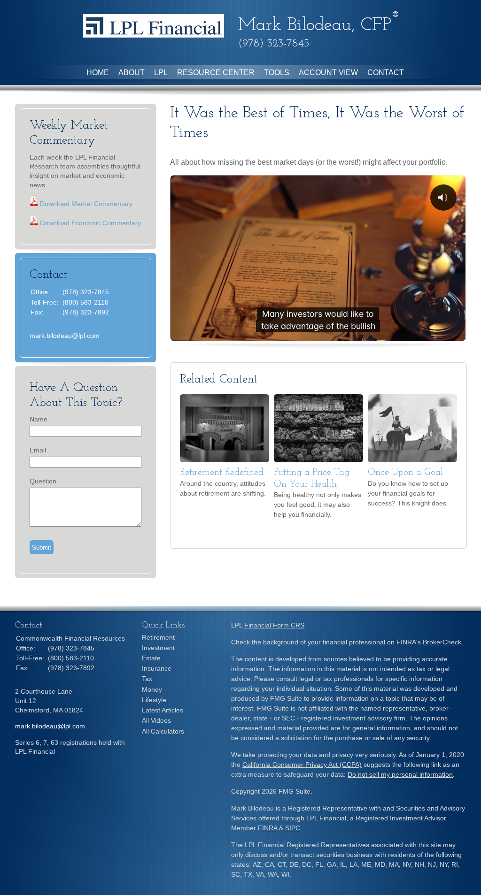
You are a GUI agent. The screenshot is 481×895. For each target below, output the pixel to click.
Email (38, 450)
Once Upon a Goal (405, 472)
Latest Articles (162, 710)
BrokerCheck (442, 642)
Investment (158, 647)
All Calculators (163, 731)
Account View (328, 72)
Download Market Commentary (85, 203)
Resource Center (216, 72)
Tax (147, 678)
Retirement (158, 637)
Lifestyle (154, 700)
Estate (151, 658)
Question (43, 481)
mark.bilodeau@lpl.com (65, 335)
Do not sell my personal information (400, 774)
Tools (276, 72)
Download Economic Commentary (89, 223)
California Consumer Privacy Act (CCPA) (302, 764)
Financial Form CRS (274, 625)
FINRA (267, 828)
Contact (385, 72)
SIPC (292, 828)
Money (152, 689)
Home (97, 72)
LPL (161, 72)
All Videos (156, 720)
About (131, 72)
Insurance (156, 668)
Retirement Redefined (222, 472)
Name (38, 419)
